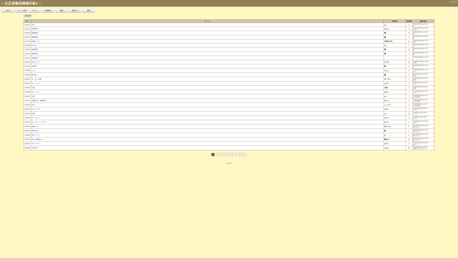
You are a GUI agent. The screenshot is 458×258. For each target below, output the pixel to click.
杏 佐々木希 (36, 79)
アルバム (35, 10)
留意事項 (48, 10)
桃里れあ (34, 131)
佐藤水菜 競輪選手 (39, 101)
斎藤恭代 (34, 54)
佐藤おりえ (35, 41)
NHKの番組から (37, 139)
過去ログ (75, 10)
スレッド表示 (22, 10)
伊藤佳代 (34, 58)
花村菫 (33, 66)
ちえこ (33, 70)
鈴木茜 (33, 75)
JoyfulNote (229, 163)
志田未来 (34, 29)
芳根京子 (34, 148)
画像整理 (34, 33)
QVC (33, 105)
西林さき (34, 126)
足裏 (33, 113)
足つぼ (33, 45)
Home (8, 10)
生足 (33, 25)
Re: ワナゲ (35, 83)
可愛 (33, 88)
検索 (61, 10)
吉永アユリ (35, 135)
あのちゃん (35, 62)
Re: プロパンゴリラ (38, 122)
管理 (88, 10)
